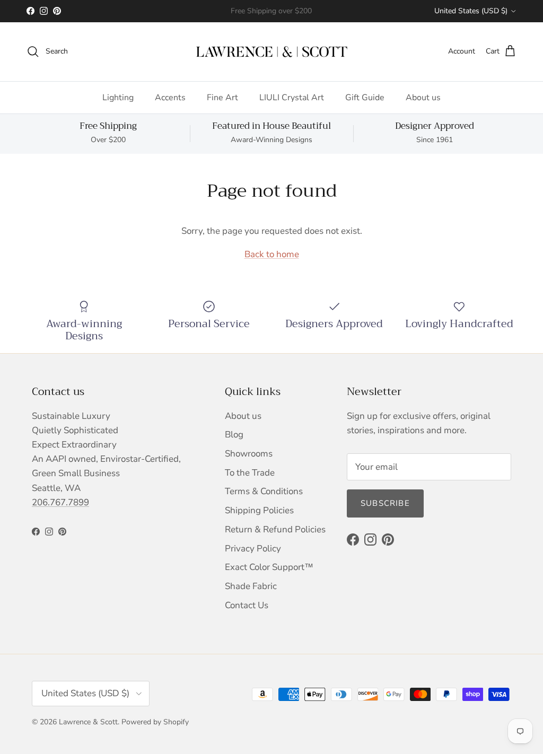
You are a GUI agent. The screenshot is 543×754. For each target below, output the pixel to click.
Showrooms (249, 454)
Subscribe (385, 503)
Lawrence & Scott (88, 722)
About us (423, 97)
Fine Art (222, 97)
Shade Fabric (251, 586)
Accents (170, 97)
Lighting (118, 97)
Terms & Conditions (264, 491)
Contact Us (246, 605)
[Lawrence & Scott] (272, 52)
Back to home (271, 254)
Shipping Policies (259, 510)
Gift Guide (364, 97)
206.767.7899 (60, 502)
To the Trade (250, 473)
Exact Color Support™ (269, 567)
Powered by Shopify (155, 722)
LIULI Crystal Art (291, 97)
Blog (234, 434)
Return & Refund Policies (275, 529)
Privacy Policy (253, 548)
